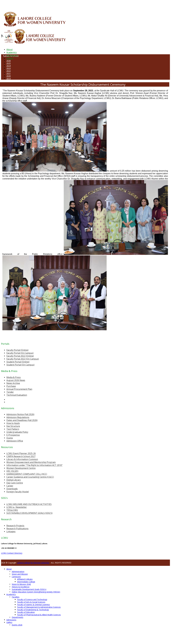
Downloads (12, 488)
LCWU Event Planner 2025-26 (21, 453)
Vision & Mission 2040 (21, 584)
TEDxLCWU (12, 510)
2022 (8, 71)
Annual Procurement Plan (19, 389)
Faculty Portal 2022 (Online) (20, 355)
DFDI (50, 4)
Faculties (15, 597)
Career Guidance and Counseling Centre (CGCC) (30, 476)
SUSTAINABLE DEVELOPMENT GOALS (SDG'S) (29, 513)
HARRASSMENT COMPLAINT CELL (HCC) (26, 474)
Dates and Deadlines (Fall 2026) (22, 420)
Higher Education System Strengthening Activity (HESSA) (36, 592)
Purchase (11, 386)
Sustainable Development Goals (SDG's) (29, 589)
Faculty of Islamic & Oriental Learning (33, 604)
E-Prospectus (13, 434)
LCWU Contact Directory (11, 553)
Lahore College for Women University (33, 562)
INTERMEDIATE (42, 4)
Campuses (16, 576)
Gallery (9, 58)
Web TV (79, 4)
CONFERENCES (24, 4)
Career (9, 485)
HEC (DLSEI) (12, 471)
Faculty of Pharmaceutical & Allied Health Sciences (39, 614)
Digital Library (13, 479)
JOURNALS (72, 4)
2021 (8, 73)
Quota (9, 437)
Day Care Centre (14, 482)
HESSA (15, 4)
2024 (8, 65)
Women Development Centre (21, 468)
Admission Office (14, 440)
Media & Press (13, 377)
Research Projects (15, 525)
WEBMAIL (98, 4)
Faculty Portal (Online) (17, 350)
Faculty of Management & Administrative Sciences (39, 607)
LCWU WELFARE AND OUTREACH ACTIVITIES (29, 504)
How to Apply (13, 423)
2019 (8, 78)
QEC (35, 4)
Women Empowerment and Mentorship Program (31, 462)
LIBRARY (65, 4)
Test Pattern (12, 429)
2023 (8, 68)
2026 (8, 60)
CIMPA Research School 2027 (20, 456)
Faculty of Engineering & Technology (33, 609)
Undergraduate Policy (17, 432)
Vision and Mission (20, 574)
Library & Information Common (22, 459)
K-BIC (54, 4)
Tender (10, 392)
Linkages (10, 531)
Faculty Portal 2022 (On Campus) (22, 358)
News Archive (13, 383)
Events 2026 (17, 625)
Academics (11, 52)
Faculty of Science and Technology (32, 599)
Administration (18, 571)
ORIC (31, 4)
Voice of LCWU (88, 4)
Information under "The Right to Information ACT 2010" (34, 465)
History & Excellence (20, 586)
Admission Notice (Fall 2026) (20, 414)
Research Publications (17, 528)
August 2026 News (15, 380)
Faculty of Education (26, 612)
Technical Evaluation (16, 394)
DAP (57, 4)
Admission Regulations (17, 417)
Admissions (12, 55)
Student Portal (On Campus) (20, 364)
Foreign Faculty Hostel (17, 491)
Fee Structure (13, 426)
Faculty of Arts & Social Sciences (31, 602)
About (9, 49)
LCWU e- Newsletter (16, 507)
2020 (8, 76)
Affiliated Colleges (25, 579)
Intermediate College (26, 581)
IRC (60, 4)
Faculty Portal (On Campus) (20, 353)
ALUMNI (9, 4)
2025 (8, 63)
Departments (17, 617)
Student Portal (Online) (17, 361)
